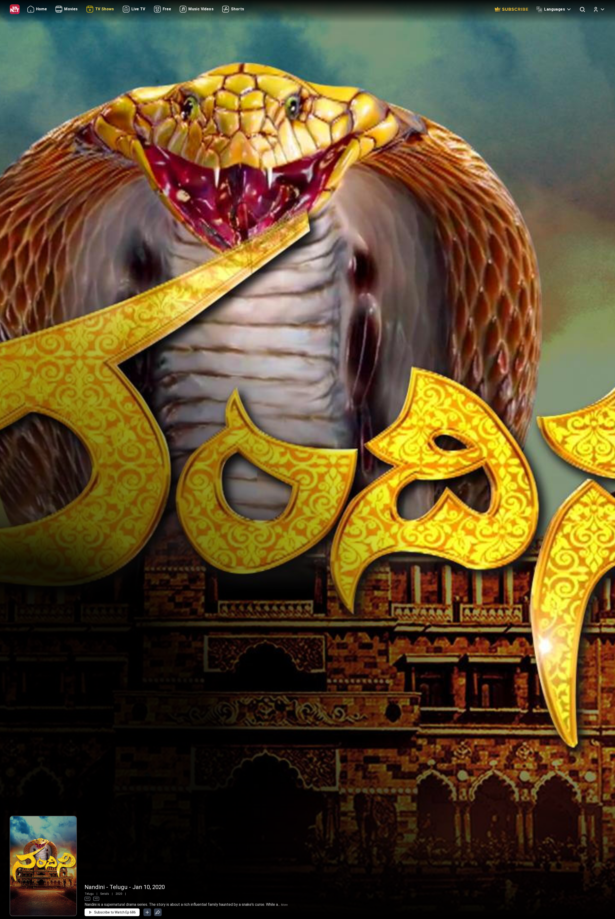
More (284, 905)
